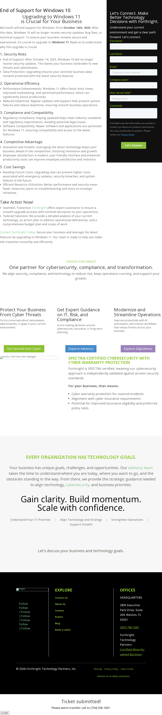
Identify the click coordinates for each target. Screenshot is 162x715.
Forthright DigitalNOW (146, 21)
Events (157, 41)
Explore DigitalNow (138, 349)
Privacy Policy (111, 668)
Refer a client (63, 629)
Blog (57, 623)
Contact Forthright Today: (18, 232)
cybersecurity (77, 484)
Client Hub (155, 54)
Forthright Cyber (150, 30)
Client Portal (127, 668)
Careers (59, 610)
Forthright (39, 208)
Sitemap (98, 668)
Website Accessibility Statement (113, 676)
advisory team (140, 467)
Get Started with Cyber (24, 349)
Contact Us (154, 50)
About (158, 46)
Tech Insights (153, 37)
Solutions (155, 17)
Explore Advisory (81, 349)
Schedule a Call (81, 540)
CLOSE (4, 713)
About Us (60, 604)
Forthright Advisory (148, 25)
